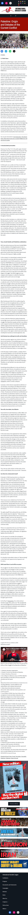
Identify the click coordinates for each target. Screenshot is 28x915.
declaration (11, 601)
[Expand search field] (15, 15)
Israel (13, 756)
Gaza (10, 756)
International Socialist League (10, 875)
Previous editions (14, 803)
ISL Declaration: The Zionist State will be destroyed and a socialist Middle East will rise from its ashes (14, 138)
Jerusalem (18, 756)
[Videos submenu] (6, 908)
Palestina (3, 758)
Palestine (8, 758)
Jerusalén (23, 756)
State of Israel (14, 758)
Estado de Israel (5, 756)
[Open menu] (11, 16)
